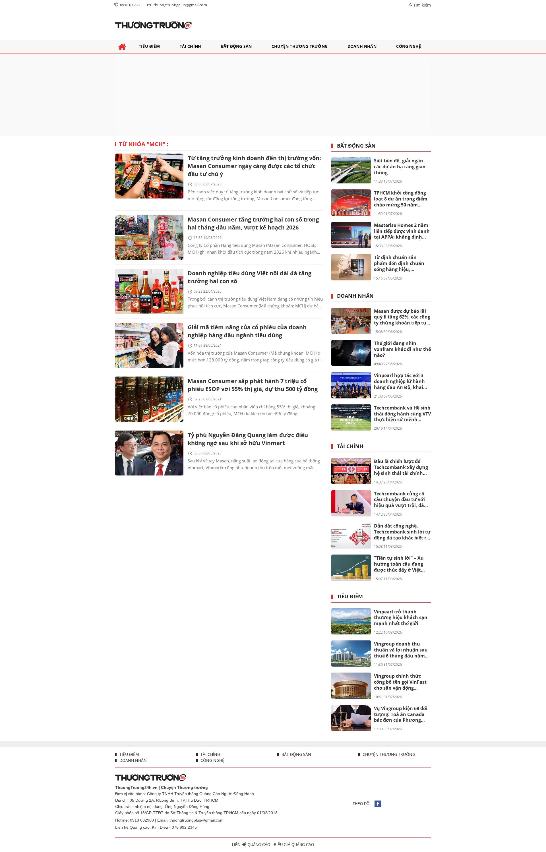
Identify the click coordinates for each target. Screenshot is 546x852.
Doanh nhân (355, 296)
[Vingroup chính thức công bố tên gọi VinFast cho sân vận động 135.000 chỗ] (351, 686)
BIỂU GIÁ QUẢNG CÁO (294, 845)
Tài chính (350, 446)
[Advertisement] (273, 95)
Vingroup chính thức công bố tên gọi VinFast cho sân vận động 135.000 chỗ (400, 682)
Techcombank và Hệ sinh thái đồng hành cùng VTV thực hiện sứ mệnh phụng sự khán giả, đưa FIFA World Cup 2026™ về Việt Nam (402, 414)
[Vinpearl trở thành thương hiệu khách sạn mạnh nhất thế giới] (351, 621)
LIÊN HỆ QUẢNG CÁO (251, 845)
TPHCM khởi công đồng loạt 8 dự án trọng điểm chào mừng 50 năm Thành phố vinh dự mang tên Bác (400, 199)
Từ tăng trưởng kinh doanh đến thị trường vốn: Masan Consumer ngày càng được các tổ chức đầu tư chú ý (254, 166)
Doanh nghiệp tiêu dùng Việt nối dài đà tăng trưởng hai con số (249, 277)
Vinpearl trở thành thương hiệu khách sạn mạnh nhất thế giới (400, 618)
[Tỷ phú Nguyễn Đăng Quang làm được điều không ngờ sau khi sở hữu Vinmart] (149, 453)
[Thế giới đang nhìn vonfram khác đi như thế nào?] (351, 353)
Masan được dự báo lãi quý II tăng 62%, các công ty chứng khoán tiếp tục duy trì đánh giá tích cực (402, 317)
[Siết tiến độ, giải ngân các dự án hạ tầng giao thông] (351, 170)
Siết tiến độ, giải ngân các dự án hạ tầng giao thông (399, 167)
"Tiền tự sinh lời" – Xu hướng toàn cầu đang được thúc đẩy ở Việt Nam (399, 564)
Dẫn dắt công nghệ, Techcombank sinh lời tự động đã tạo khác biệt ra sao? (402, 532)
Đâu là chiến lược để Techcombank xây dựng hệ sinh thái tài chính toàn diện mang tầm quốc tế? (401, 467)
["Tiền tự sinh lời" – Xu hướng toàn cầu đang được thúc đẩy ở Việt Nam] (351, 568)
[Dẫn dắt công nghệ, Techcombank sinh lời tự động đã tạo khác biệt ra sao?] (351, 535)
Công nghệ (211, 760)
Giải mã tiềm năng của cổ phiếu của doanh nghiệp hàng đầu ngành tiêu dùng (247, 331)
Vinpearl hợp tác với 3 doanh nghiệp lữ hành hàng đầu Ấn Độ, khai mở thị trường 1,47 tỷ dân (399, 381)
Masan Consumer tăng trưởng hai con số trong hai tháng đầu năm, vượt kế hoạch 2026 (253, 223)
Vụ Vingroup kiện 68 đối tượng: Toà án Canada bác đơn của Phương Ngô (400, 714)
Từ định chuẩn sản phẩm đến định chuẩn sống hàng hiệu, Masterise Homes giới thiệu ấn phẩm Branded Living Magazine (401, 263)
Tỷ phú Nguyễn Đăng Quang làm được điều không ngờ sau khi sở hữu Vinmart (248, 439)
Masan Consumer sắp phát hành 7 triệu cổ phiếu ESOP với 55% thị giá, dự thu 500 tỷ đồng (253, 385)
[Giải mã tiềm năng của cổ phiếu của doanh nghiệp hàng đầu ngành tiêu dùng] (149, 345)
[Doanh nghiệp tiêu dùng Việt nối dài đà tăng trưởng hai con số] (149, 291)
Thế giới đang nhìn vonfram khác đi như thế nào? (402, 349)
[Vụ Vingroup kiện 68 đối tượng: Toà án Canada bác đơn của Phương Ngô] (351, 718)
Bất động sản (356, 146)
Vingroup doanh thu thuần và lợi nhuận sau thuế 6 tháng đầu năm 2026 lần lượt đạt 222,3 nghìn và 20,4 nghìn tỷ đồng (401, 650)
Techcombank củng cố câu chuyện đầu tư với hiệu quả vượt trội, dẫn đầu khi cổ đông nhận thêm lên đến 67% (400, 500)
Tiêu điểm (350, 596)
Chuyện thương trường (388, 754)
